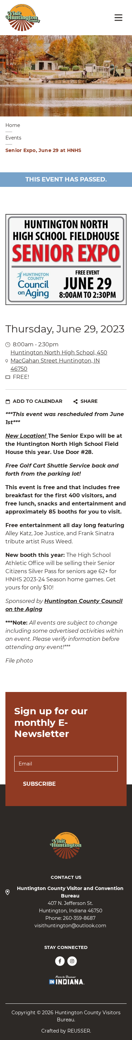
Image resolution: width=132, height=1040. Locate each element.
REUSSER (78, 1031)
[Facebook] (60, 961)
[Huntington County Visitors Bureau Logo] (22, 17)
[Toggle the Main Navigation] (118, 17)
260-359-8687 (79, 918)
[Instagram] (72, 961)
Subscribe (39, 784)
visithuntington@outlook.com (70, 926)
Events (13, 138)
